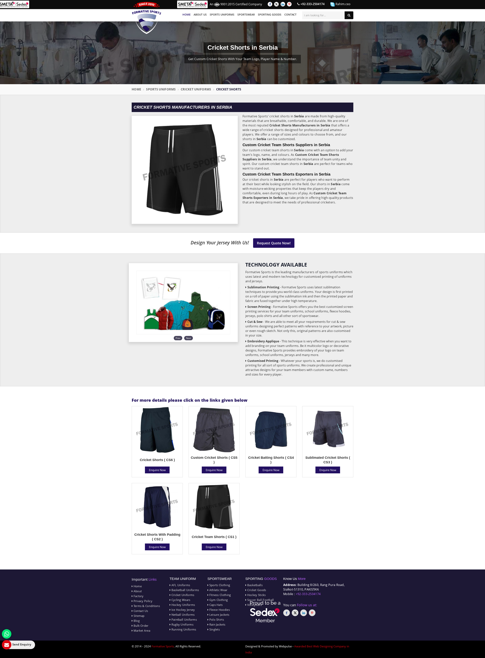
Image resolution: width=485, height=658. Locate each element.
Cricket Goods (256, 590)
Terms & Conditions (146, 606)
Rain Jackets (216, 624)
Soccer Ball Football (260, 600)
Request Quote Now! (274, 243)
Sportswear (246, 14)
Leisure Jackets (218, 614)
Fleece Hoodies (219, 610)
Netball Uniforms (183, 614)
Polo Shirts (216, 619)
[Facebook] (270, 4)
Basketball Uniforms (185, 590)
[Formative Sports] (147, 18)
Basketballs (254, 585)
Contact (290, 14)
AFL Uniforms (180, 585)
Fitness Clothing (219, 595)
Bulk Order (140, 625)
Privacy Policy (142, 601)
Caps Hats (215, 605)
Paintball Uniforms (184, 619)
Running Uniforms (183, 629)
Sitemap (138, 616)
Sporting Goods (269, 14)
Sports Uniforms (222, 14)
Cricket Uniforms (196, 89)
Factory (138, 596)
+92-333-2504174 (312, 4)
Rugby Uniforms (182, 624)
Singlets (214, 629)
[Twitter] (276, 4)
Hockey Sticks (256, 595)
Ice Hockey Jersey (183, 610)
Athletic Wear (217, 590)
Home (186, 14)
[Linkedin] (283, 4)
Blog (136, 621)
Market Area (141, 630)
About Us (200, 14)
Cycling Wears (180, 600)
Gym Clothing (218, 600)
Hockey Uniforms (183, 605)
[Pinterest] (289, 4)
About (137, 591)
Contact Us (140, 611)
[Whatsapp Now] (6, 634)
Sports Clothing (219, 585)
